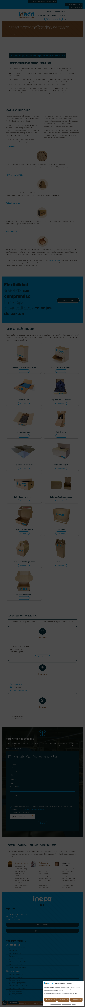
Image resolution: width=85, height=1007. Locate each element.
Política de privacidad (66, 1004)
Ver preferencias (76, 999)
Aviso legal (74, 1004)
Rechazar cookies (63, 999)
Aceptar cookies (50, 999)
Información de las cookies (56, 1004)
